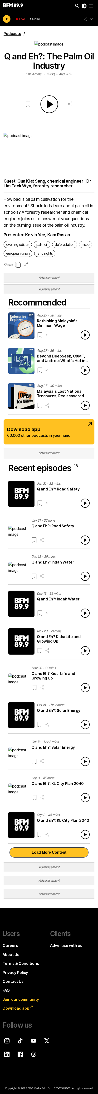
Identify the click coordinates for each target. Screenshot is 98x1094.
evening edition (17, 244)
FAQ (6, 990)
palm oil (42, 244)
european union (18, 253)
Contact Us (13, 981)
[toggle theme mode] (84, 6)
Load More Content (49, 852)
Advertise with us (66, 945)
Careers (10, 945)
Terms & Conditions (21, 963)
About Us (11, 954)
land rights (45, 253)
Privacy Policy (15, 972)
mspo (85, 244)
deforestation (64, 244)
